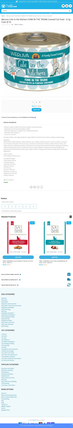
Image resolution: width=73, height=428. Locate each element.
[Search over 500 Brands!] (69, 10)
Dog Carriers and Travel (7, 322)
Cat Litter (3, 347)
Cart (63, 6)
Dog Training (4, 326)
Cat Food (3, 334)
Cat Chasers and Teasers (8, 385)
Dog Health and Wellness (8, 315)
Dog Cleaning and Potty (7, 317)
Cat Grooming (5, 345)
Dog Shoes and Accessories (8, 304)
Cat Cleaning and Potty (7, 343)
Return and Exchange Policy (9, 397)
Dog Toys (3, 311)
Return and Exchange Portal (9, 395)
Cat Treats (4, 336)
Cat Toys (3, 338)
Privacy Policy (5, 399)
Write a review (19, 24)
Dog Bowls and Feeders (7, 307)
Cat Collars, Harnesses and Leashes (11, 358)
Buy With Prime (5, 410)
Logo (9, 6)
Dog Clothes (4, 302)
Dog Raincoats (5, 376)
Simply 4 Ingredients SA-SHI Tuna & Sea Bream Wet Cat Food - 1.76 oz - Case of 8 (54, 240)
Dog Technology (5, 309)
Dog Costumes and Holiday (8, 381)
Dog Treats (4, 300)
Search (3, 408)
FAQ (2, 401)
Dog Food (3, 298)
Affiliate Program (6, 406)
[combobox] (36, 10)
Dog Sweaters (5, 372)
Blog (2, 402)
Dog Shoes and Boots (7, 370)
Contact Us (4, 404)
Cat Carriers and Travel (7, 353)
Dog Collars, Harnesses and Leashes (11, 305)
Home (3, 16)
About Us (3, 393)
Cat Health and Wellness (8, 341)
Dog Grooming (5, 318)
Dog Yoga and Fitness (7, 374)
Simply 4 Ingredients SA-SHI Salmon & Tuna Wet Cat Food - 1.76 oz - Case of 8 (18, 240)
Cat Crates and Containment (9, 355)
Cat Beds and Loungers (7, 351)
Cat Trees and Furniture (7, 360)
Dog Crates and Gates (7, 324)
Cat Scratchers (5, 340)
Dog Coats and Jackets (7, 368)
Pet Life (34, 420)
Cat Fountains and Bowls (8, 356)
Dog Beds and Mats (6, 320)
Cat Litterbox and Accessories (9, 349)
